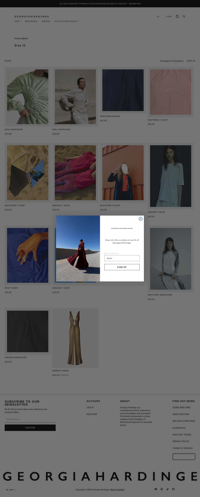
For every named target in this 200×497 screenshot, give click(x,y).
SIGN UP (122, 267)
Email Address (111, 253)
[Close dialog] (140, 219)
